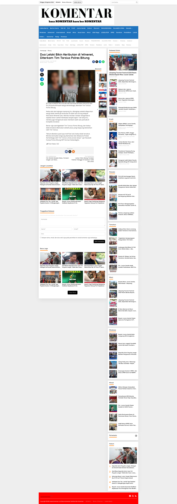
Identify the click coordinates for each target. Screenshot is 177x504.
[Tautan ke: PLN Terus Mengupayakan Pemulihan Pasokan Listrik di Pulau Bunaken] (113, 206)
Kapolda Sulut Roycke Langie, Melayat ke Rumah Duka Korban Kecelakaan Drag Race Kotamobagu (50, 183)
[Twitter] (69, 151)
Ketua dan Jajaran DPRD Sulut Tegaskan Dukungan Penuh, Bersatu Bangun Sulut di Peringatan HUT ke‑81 (127, 99)
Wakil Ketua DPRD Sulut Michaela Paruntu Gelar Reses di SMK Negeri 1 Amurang (127, 424)
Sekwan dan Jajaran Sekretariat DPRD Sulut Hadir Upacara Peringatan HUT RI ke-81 (127, 90)
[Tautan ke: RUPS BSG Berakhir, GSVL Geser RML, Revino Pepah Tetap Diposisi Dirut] (103, 95)
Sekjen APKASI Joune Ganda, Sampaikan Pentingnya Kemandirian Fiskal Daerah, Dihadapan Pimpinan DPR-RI (127, 124)
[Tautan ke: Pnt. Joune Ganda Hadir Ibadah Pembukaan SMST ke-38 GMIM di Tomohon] (113, 268)
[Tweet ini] (96, 61)
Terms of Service (98, 501)
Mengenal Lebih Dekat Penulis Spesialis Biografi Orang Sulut (127, 161)
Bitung (41, 62)
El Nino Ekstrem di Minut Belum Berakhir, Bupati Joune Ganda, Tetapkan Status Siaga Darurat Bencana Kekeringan (127, 310)
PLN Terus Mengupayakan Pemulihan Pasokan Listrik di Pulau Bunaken (127, 204)
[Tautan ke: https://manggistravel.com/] (136, 436)
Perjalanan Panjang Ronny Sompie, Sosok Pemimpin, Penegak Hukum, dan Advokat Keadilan (127, 152)
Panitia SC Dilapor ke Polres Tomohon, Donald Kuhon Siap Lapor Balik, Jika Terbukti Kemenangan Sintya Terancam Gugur (127, 257)
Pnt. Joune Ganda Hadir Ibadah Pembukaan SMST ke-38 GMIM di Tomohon (127, 266)
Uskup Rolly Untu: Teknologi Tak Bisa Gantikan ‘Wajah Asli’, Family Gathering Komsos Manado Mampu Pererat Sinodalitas (126, 362)
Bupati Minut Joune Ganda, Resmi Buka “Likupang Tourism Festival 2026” (126, 282)
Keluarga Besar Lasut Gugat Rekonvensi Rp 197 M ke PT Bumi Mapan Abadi (94, 183)
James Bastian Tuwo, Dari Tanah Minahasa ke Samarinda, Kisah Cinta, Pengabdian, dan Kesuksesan (127, 142)
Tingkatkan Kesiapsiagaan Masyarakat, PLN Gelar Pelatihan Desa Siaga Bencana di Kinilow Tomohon (127, 239)
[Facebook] (66, 151)
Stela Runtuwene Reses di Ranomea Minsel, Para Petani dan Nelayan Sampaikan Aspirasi (127, 415)
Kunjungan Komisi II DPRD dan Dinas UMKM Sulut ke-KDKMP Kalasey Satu (127, 371)
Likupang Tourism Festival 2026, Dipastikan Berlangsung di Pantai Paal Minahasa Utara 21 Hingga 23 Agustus (127, 81)
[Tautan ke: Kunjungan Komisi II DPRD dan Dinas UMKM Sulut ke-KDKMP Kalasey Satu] (113, 374)
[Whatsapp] (103, 61)
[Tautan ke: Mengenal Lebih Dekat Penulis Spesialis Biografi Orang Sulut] (113, 163)
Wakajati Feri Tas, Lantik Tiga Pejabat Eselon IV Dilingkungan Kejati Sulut (49, 202)
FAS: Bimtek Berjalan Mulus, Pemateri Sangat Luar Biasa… (57, 158)
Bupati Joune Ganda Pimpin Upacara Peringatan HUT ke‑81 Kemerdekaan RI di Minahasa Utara (126, 319)
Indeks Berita (108, 501)
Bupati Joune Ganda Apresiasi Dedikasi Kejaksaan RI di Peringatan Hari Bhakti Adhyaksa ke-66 (72, 202)
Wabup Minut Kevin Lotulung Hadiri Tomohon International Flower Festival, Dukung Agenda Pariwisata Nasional (127, 229)
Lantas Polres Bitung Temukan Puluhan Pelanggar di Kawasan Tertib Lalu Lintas (83, 159)
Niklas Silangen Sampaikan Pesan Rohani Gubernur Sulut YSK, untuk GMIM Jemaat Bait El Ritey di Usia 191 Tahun (127, 388)
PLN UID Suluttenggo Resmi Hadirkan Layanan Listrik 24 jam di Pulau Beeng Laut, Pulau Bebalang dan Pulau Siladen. (126, 177)
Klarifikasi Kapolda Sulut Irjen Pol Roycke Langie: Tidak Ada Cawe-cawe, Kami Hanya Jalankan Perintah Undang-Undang (72, 183)
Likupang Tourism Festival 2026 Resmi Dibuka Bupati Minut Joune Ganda (122, 74)
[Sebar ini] (93, 61)
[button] (136, 2)
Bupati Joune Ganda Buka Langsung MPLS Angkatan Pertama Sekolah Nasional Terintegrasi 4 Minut (126, 335)
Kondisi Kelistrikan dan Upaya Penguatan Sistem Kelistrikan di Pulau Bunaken (127, 186)
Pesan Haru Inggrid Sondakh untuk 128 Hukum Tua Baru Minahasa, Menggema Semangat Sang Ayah (127, 344)
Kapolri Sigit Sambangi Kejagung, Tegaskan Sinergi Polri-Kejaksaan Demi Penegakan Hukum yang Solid (94, 202)
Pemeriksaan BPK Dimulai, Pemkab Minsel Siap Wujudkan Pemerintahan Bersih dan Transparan (127, 397)
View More (72, 292)
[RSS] (73, 151)
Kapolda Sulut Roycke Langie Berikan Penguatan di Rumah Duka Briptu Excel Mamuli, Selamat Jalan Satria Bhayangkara (127, 353)
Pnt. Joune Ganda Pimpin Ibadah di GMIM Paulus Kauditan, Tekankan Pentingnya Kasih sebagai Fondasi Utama (126, 406)
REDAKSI (88, 501)
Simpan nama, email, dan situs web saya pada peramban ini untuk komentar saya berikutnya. (69, 237)
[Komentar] (76, 15)
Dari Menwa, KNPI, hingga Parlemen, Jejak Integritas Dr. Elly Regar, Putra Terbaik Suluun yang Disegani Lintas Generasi (127, 133)
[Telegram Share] (100, 61)
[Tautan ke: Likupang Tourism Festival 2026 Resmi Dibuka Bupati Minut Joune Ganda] (123, 62)
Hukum (45, 62)
